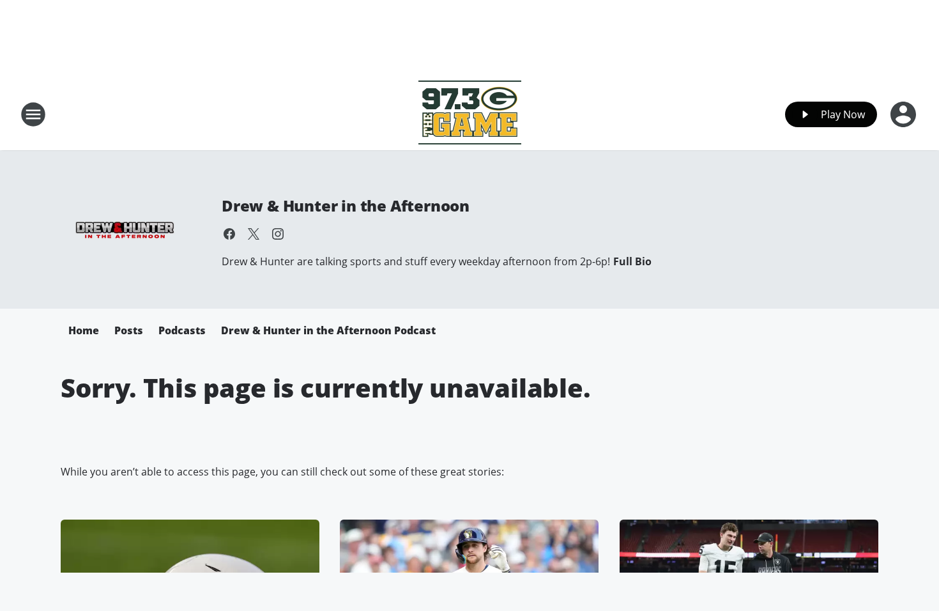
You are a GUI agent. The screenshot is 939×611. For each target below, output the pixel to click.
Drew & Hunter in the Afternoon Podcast (328, 330)
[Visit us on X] (253, 234)
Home (83, 330)
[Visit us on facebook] (229, 234)
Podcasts (182, 330)
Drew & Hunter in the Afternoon (346, 205)
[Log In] (904, 114)
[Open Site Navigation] (33, 114)
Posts (128, 330)
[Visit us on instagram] (278, 234)
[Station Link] (469, 114)
